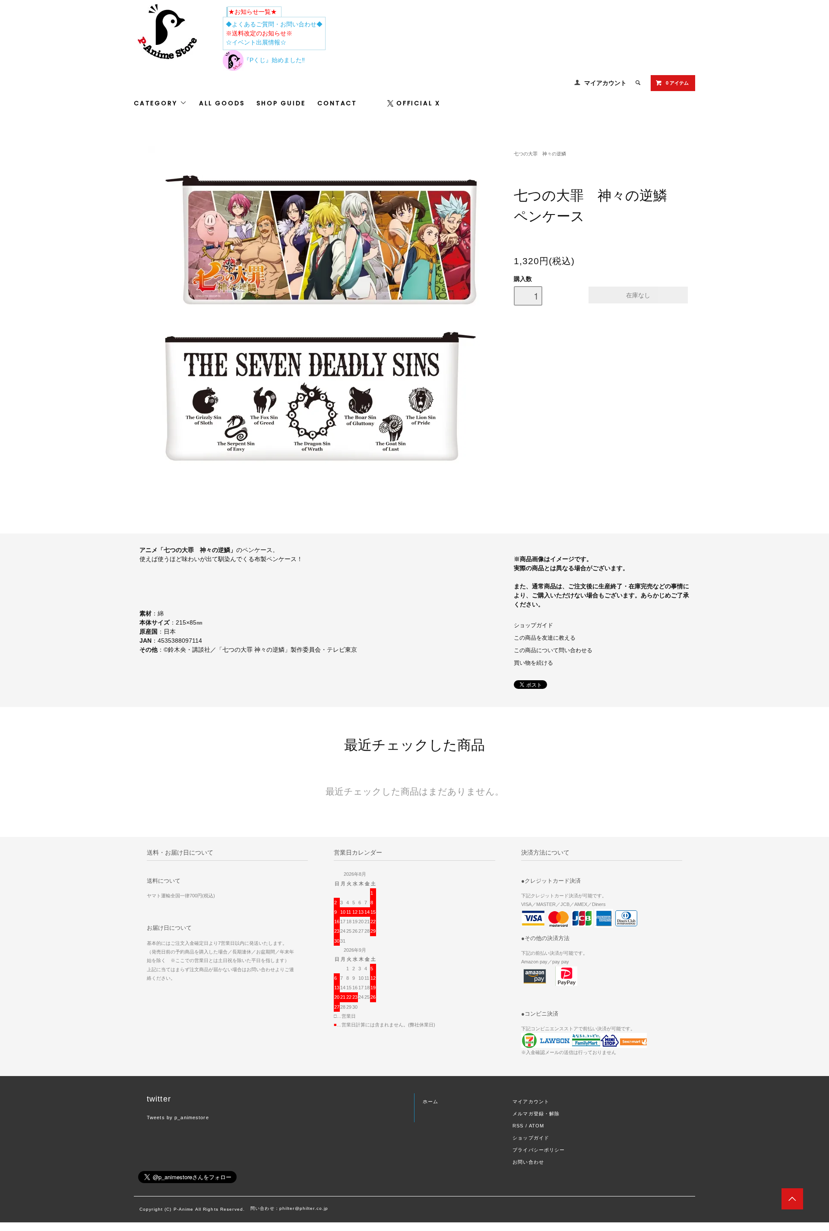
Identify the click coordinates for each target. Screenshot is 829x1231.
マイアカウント (605, 82)
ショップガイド (533, 625)
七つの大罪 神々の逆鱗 (540, 153)
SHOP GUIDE (280, 103)
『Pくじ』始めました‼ (274, 60)
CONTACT (337, 103)
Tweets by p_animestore (178, 1117)
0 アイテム (677, 82)
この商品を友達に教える (545, 638)
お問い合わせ (528, 1162)
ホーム (430, 1101)
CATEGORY (157, 103)
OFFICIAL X (418, 103)
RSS (518, 1125)
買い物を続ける (533, 663)
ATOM (536, 1125)
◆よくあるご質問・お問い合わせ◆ (274, 24)
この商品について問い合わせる (553, 650)
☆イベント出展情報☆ (256, 42)
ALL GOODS (221, 103)
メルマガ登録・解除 (536, 1113)
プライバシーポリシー (539, 1149)
